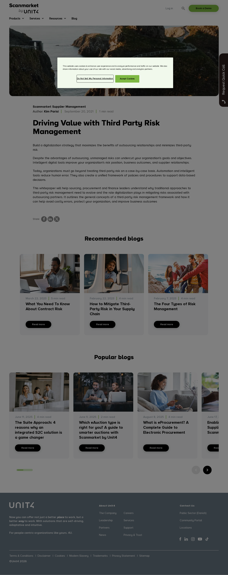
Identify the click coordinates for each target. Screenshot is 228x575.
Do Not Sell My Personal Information (95, 78)
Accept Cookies (127, 79)
